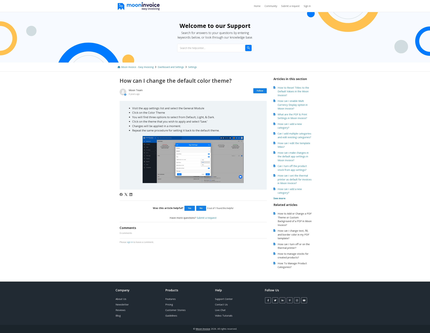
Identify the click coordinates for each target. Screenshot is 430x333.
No (201, 208)
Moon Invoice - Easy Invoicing (137, 67)
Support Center (224, 299)
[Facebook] (121, 194)
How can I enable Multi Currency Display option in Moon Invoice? (293, 104)
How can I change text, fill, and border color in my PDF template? (293, 234)
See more (279, 198)
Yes (189, 208)
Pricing (169, 304)
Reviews (120, 310)
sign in (130, 242)
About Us (121, 299)
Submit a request (290, 6)
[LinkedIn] (130, 194)
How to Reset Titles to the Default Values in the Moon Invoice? (293, 91)
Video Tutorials (223, 315)
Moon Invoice (203, 328)
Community (271, 6)
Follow (260, 90)
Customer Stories (175, 310)
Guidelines (171, 315)
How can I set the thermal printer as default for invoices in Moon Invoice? (295, 179)
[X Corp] (125, 194)
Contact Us (221, 304)
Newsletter (122, 304)
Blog (118, 315)
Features (170, 299)
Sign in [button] (307, 6)
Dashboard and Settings (171, 67)
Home (257, 6)
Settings (192, 67)
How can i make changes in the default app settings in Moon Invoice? (293, 156)
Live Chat (220, 310)
